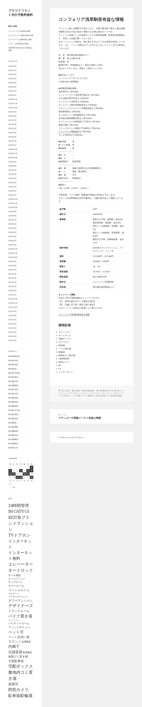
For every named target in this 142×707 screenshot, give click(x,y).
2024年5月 (12, 178)
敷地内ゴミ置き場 (94, 395)
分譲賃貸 (15, 651)
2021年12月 (12, 299)
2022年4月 (12, 282)
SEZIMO (77, 390)
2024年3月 (12, 187)
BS (10, 511)
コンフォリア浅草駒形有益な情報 (74, 314)
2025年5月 (12, 128)
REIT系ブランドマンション (20, 523)
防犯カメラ (18, 689)
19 (17, 477)
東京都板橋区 (13, 406)
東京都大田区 (13, 389)
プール (27, 627)
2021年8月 (12, 315)
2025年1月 (12, 145)
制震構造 (27, 652)
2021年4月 (12, 332)
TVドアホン (19, 535)
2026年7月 (12, 70)
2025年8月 (12, 116)
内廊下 (14, 646)
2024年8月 (12, 166)
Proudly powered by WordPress (71, 437)
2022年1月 (12, 295)
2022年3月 (12, 286)
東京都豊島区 (13, 443)
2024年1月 (12, 195)
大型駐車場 (16, 661)
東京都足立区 (13, 447)
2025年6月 (12, 124)
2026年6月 (12, 74)
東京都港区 (12, 423)
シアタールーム (16, 596)
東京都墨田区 (13, 385)
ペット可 (16, 631)
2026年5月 (12, 78)
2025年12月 (12, 99)
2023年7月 (12, 220)
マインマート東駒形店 (69, 131)
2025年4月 (12, 132)
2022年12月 (12, 249)
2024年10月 (12, 157)
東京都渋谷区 (13, 418)
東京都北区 (12, 369)
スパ (26, 596)
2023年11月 (12, 203)
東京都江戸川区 (14, 410)
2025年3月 (12, 137)
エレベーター (20, 564)
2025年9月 (12, 112)
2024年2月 (12, 191)
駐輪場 (26, 695)
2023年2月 (12, 240)
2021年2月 (12, 340)
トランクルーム (19, 611)
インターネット (85, 393)
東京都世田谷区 (14, 356)
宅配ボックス (20, 666)
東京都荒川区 (13, 435)
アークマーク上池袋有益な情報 (20, 39)
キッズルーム (15, 581)
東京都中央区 (13, 360)
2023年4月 (12, 232)
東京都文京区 (13, 393)
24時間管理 (18, 505)
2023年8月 (12, 215)
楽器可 (13, 684)
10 (10, 474)
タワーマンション (20, 600)
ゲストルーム (16, 585)
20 (21, 477)
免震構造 (26, 641)
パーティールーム (18, 623)
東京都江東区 (13, 414)
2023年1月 (12, 245)
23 (32, 477)
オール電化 (14, 575)
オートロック (20, 570)
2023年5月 (12, 228)
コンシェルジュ (19, 590)
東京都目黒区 (13, 427)
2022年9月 (12, 261)
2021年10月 (12, 307)
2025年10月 (12, 107)
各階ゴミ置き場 (18, 656)
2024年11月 (12, 153)
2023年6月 (12, 224)
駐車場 (14, 695)
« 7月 (13, 487)
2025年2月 (12, 141)
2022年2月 (12, 290)
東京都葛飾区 (13, 439)
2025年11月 (12, 103)
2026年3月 (12, 87)
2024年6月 (12, 174)
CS (27, 511)
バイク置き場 (20, 616)
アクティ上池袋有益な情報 (18, 43)
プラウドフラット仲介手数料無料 (20, 12)
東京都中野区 (13, 364)
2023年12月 (12, 199)
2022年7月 (12, 270)
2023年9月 (12, 211)
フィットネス (16, 627)
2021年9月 (12, 311)
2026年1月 (12, 95)
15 (28, 474)
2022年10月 (12, 257)
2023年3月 (12, 236)
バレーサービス (13, 620)
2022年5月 (12, 278)
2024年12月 (12, 149)
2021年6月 (12, 324)
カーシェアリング (16, 578)
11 (14, 474)
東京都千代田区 (14, 373)
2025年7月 (12, 120)
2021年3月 (12, 336)
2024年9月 (12, 162)
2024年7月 (12, 170)
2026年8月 (12, 66)
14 (24, 474)
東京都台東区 (13, 377)
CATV (19, 511)
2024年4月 (12, 182)
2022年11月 (12, 253)
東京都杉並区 (13, 402)
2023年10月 (12, 207)
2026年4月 (12, 83)
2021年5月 (12, 328)
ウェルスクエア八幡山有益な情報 (20, 35)
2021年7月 (12, 319)
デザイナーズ (20, 605)
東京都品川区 (13, 381)
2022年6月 (12, 274)
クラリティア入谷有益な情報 (19, 31)
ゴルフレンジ (14, 593)
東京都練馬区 (13, 431)
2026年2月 (12, 91)
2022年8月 (12, 265)
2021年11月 (12, 303)
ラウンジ (14, 641)
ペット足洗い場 (18, 637)
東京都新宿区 (13, 398)
